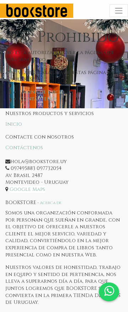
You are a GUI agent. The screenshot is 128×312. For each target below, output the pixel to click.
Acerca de (51, 203)
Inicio (13, 124)
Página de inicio (42, 92)
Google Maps (27, 189)
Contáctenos (38, 98)
